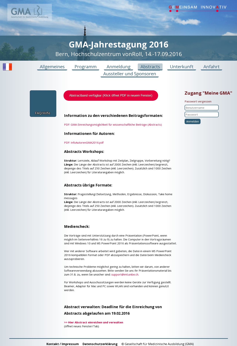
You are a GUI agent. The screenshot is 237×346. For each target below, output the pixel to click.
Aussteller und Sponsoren (129, 73)
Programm (86, 66)
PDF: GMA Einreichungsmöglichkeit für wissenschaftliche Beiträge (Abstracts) (113, 124)
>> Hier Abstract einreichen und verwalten (93, 322)
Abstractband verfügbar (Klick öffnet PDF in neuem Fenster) (110, 95)
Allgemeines (52, 66)
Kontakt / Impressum (62, 344)
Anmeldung (119, 66)
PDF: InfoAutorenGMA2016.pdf (84, 142)
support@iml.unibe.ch (124, 274)
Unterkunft (181, 66)
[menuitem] (7, 70)
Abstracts (150, 66)
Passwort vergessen (198, 101)
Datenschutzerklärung (100, 344)
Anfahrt (211, 66)
